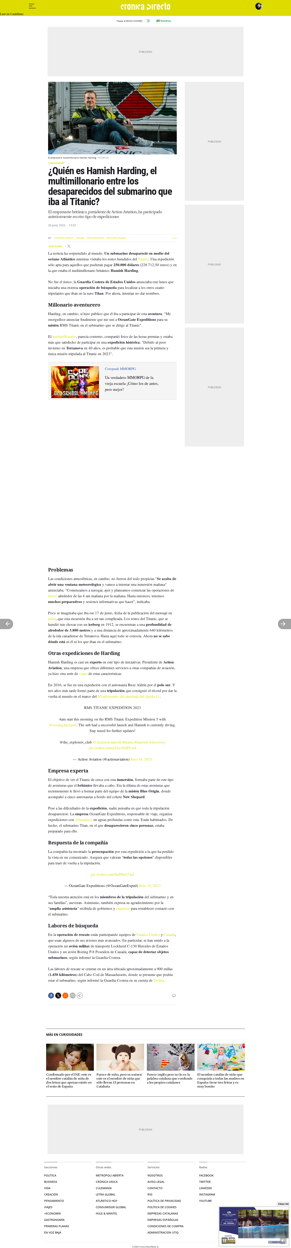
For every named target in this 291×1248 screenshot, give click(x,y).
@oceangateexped (62, 724)
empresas (123, 908)
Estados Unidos (64, 238)
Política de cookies (162, 1207)
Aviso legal (156, 1182)
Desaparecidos (95, 238)
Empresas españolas (162, 1220)
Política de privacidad (164, 1201)
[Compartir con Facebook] (51, 996)
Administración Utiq (163, 1232)
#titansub (141, 742)
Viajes (48, 1207)
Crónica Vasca (107, 1182)
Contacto (155, 1188)
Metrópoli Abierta (110, 1175)
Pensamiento (54, 1201)
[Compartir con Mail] (73, 996)
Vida (47, 1188)
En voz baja (52, 1232)
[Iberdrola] (163, 21)
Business (50, 1182)
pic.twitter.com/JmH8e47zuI (112, 874)
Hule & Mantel (106, 1213)
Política (50, 1175)
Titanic (143, 258)
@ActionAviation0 (107, 742)
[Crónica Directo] (145, 6)
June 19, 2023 (150, 885)
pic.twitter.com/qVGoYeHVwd (112, 747)
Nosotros (155, 1175)
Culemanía (104, 1188)
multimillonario (64, 336)
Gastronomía (54, 1220)
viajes (83, 673)
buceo (52, 595)
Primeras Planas (56, 1226)
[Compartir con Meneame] (65, 996)
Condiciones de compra (165, 1226)
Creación (51, 1194)
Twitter (158, 980)
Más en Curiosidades (64, 1035)
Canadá (80, 238)
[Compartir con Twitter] (58, 996)
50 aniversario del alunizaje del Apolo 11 (129, 696)
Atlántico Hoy (106, 1201)
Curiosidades (56, 162)
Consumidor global (111, 1207)
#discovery (157, 742)
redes (52, 618)
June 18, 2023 (141, 759)
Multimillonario (116, 238)
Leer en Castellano (11, 14)
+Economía (52, 1213)
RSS (149, 1194)
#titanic (127, 742)
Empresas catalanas (162, 1213)
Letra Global (105, 1194)
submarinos (83, 819)
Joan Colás (55, 246)
